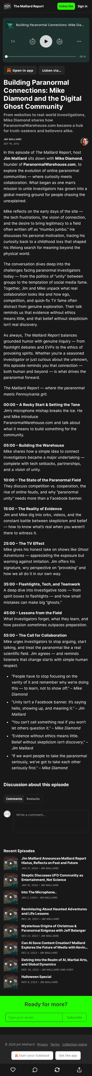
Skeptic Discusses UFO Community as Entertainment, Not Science (52, 877)
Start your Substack (34, 1055)
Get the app (68, 1055)
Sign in (83, 6)
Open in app (23, 70)
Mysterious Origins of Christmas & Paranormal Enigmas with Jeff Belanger (53, 928)
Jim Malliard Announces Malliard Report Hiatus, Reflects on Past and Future (53, 860)
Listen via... (51, 70)
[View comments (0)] (35, 1069)
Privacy (42, 1044)
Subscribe (66, 6)
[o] (10, 863)
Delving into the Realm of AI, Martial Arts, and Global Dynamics (54, 962)
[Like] (13, 1069)
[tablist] (23, 798)
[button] (13, 41)
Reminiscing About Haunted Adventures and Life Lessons (54, 911)
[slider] (41, 56)
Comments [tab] (14, 799)
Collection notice (74, 1044)
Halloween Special (36, 977)
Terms (55, 1044)
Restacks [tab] (33, 799)
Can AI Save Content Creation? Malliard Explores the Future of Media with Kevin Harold (53, 945)
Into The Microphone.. (38, 892)
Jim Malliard (12, 139)
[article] (46, 863)
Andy (70, 969)
